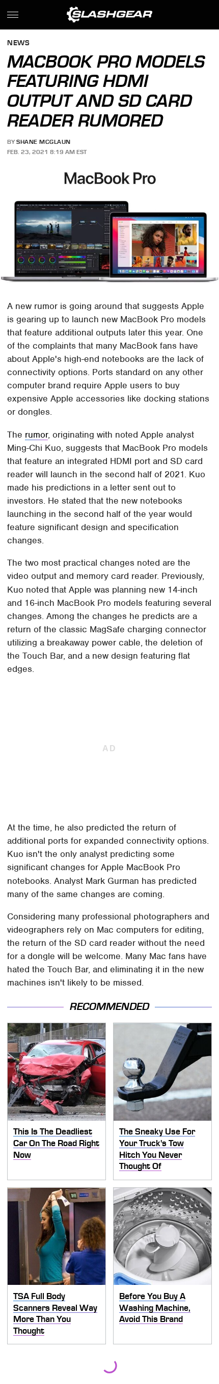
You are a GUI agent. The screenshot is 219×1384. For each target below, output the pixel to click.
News (18, 43)
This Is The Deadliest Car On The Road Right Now (56, 1142)
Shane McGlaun (43, 141)
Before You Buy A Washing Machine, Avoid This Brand (154, 1307)
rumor (36, 434)
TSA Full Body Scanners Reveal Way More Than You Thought (55, 1313)
